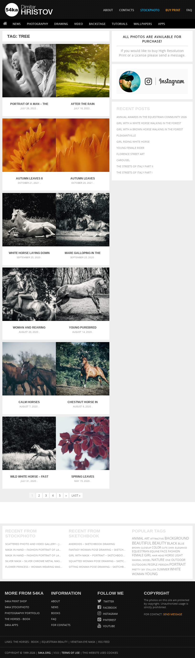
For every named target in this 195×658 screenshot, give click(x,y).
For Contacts (60, 625)
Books (55, 613)
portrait (177, 564)
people (152, 565)
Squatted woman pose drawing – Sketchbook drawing (98, 561)
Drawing (61, 24)
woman (138, 574)
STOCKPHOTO (149, 10)
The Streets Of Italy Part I (134, 172)
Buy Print (173, 10)
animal (138, 538)
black (172, 543)
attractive (157, 538)
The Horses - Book (17, 619)
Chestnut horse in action (83, 402)
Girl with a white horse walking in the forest (149, 123)
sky (143, 569)
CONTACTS (126, 10)
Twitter (108, 601)
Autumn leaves (82, 178)
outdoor (178, 560)
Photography (37, 24)
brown (136, 547)
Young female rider (130, 148)
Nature (158, 559)
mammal (137, 560)
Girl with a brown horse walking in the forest (150, 129)
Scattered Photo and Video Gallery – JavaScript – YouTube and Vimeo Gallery (34, 544)
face (163, 551)
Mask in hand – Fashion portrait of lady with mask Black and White (34, 549)
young (151, 573)
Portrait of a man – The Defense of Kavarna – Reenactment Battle (29, 104)
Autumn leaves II (29, 178)
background (177, 538)
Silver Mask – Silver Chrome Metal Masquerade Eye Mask (34, 561)
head (161, 555)
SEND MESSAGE (172, 614)
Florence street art (131, 154)
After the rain (83, 104)
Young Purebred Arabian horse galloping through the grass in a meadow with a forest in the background (82, 327)
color (156, 547)
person (163, 564)
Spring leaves (82, 476)
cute (165, 547)
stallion (151, 569)
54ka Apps (11, 625)
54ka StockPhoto (17, 607)
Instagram (110, 614)
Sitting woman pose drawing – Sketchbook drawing (98, 567)
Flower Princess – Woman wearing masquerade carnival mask (34, 567)
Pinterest (109, 620)
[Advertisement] (98, 512)
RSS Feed (104, 642)
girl (147, 555)
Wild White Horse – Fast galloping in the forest (29, 476)
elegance (181, 547)
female (137, 555)
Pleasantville (126, 135)
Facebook (109, 607)
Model (146, 560)
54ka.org (44, 652)
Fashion (174, 551)
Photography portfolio (22, 613)
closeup (146, 547)
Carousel (123, 160)
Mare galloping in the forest (83, 253)
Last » (76, 495)
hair (154, 555)
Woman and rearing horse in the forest (29, 327)
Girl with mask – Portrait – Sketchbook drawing (98, 555)
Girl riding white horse (133, 141)
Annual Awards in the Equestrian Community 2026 (152, 117)
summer (163, 569)
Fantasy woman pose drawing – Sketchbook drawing (98, 549)
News (17, 24)
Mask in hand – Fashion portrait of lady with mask (34, 555)
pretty (136, 569)
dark (171, 547)
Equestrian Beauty (55, 642)
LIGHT (179, 555)
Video (78, 24)
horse (169, 555)
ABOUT (108, 10)
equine (155, 551)
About (55, 601)
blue (181, 543)
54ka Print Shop (16, 601)
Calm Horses (29, 402)
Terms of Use (71, 652)
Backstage (97, 24)
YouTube (108, 626)
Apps (161, 24)
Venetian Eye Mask (82, 642)
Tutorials (119, 24)
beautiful (141, 543)
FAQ (189, 10)
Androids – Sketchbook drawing (92, 544)
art (147, 538)
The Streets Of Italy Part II (135, 166)
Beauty (159, 543)
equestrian (140, 551)
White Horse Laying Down (29, 253)
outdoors (139, 564)
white (175, 569)
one (168, 560)
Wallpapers (143, 24)
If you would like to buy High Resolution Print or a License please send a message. (152, 45)
